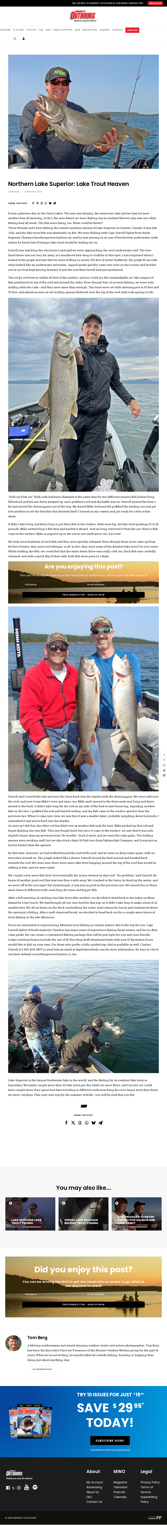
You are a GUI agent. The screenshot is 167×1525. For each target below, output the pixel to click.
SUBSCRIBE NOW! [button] (110, 1441)
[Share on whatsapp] (46, 203)
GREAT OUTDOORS (63, 29)
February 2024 (33, 191)
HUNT (48, 29)
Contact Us (94, 1502)
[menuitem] (18, 30)
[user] (24, 38)
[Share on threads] (42, 203)
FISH (41, 29)
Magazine (120, 1482)
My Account (94, 1482)
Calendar (120, 1497)
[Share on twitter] (37, 203)
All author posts (42, 1369)
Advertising (94, 1487)
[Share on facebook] (33, 203)
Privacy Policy (150, 1482)
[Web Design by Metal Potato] (155, 1518)
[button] (7, 1489)
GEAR (77, 29)
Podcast (119, 1492)
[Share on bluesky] (50, 203)
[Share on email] (54, 203)
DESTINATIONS (90, 29)
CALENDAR (104, 29)
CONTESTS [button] (117, 29)
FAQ (89, 1497)
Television (120, 1487)
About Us (92, 1492)
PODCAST (32, 30)
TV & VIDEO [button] (18, 30)
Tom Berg (14, 191)
